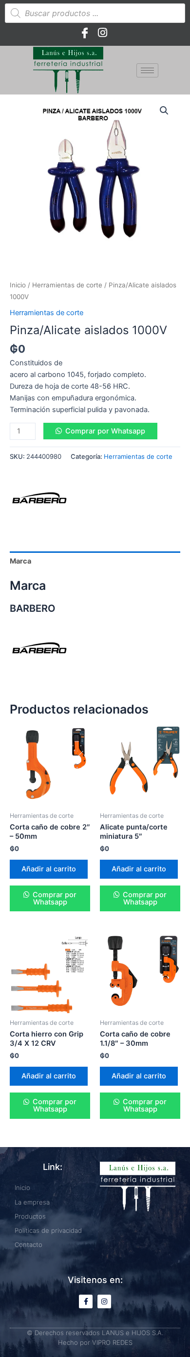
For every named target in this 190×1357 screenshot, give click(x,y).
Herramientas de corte (67, 285)
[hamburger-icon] (147, 70)
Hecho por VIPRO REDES (95, 1342)
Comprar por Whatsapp (105, 431)
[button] (164, 110)
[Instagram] (102, 32)
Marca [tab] (20, 561)
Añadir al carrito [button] (48, 869)
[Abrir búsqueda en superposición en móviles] (95, 13)
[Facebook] (84, 32)
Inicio (18, 285)
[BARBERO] (39, 498)
